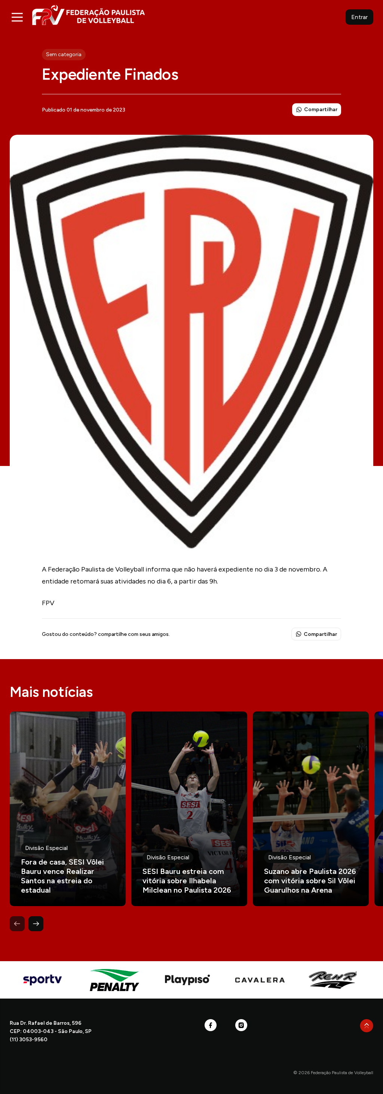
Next (35, 923)
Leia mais (68, 808)
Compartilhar (320, 109)
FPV (88, 14)
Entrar (359, 17)
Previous (17, 923)
